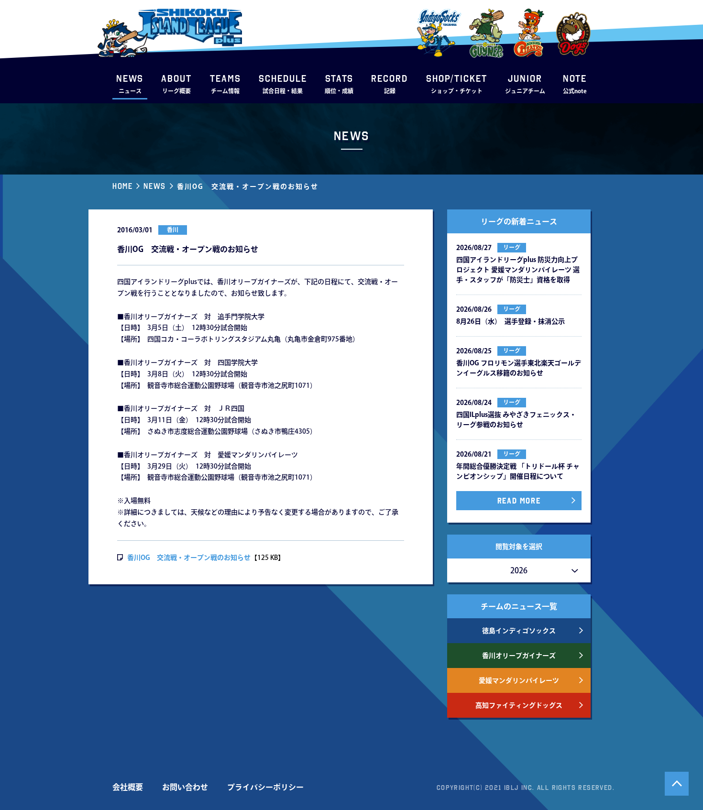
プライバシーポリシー (265, 787)
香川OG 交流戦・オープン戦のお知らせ (248, 186)
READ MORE (518, 500)
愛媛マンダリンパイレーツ (519, 680)
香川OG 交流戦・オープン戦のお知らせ (189, 557)
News (154, 186)
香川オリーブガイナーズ (519, 655)
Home (122, 186)
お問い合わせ (185, 787)
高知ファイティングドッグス (518, 705)
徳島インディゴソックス (519, 630)
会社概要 (127, 787)
